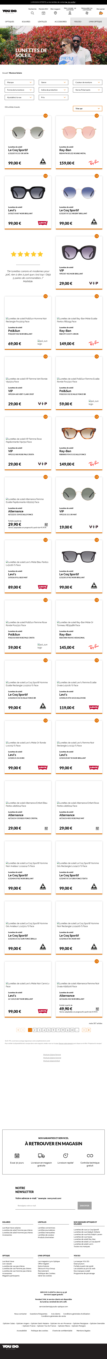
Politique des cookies (39, 1331)
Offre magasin (43, 1264)
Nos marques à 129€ (82, 1271)
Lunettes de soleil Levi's (83, 1244)
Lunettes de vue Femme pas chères (16, 1268)
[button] (100, 11)
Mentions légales (83, 1331)
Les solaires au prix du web (84, 1268)
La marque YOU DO (81, 1261)
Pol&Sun (20, 331)
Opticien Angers (22, 1323)
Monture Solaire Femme (52, 1055)
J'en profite (71, 2)
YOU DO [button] (77, 21)
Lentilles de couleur (46, 1235)
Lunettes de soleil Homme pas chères (17, 1233)
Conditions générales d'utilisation (76, 1314)
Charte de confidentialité (62, 1331)
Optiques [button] (9, 21)
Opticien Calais (9, 1323)
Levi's (20, 210)
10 (72, 1030)
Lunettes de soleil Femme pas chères (17, 1230)
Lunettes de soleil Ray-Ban (85, 1239)
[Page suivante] (84, 1030)
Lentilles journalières (46, 1230)
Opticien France (29, 1326)
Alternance (20, 511)
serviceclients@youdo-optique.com (53, 1307)
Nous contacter (20, 1314)
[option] (19, 82)
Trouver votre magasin (66, 1043)
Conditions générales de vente (53, 1316)
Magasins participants (10, 1276)
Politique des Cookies (46, 1273)
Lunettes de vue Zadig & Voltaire (87, 1232)
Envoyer (84, 1205)
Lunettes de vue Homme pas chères (16, 1271)
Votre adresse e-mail (38, 1198)
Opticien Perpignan (80, 1323)
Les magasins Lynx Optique (49, 1261)
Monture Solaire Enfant (51, 1061)
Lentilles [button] (42, 21)
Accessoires (61, 21)
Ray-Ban (72, 150)
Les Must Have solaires (11, 1228)
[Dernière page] (89, 1030)
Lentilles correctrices (46, 1228)
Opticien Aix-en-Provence (60, 1323)
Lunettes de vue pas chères (13, 1266)
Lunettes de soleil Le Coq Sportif (87, 1242)
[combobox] (19, 82)
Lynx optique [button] (95, 21)
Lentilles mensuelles (46, 1233)
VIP (71, 270)
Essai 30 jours (79, 1264)
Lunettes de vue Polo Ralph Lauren (88, 1234)
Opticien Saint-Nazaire (40, 1323)
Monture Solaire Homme (52, 1058)
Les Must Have (8, 1261)
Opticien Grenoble (97, 1323)
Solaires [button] (26, 21)
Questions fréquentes (38, 1314)
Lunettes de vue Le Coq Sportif (86, 1230)
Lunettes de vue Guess (83, 1237)
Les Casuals (7, 1264)
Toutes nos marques (82, 1246)
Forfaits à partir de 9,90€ (83, 1266)
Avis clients (55, 1314)
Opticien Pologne (79, 1326)
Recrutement (43, 1271)
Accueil (5, 73)
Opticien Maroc (64, 1326)
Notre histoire (43, 1266)
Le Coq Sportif (18, 150)
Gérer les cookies (45, 1276)
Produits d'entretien (46, 1237)
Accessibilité (22, 1331)
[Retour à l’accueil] (53, 1347)
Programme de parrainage (84, 1273)
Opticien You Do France (46, 1326)
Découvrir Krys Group (46, 1268)
